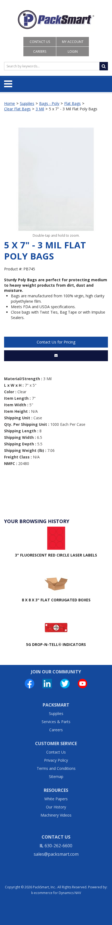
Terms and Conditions (56, 768)
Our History (56, 807)
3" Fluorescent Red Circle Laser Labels (56, 555)
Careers (39, 51)
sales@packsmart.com (56, 854)
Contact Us (40, 41)
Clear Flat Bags (17, 108)
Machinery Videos (56, 815)
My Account (72, 41)
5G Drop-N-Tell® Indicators (56, 644)
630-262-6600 (58, 846)
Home (9, 103)
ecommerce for (57, 892)
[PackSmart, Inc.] (56, 20)
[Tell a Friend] (56, 355)
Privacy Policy (56, 760)
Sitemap (56, 776)
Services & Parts (56, 721)
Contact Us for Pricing (56, 342)
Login (73, 51)
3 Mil (40, 108)
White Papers (56, 798)
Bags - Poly (49, 103)
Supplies (27, 103)
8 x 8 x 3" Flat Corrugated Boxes (56, 599)
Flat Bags (72, 103)
